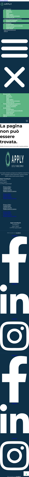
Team (7, 13)
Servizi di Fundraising (11, 20)
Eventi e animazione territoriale (14, 25)
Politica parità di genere (9, 191)
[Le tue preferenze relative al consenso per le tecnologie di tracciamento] (26, 474)
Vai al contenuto (4, 0)
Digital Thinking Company (13, 16)
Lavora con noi (10, 17)
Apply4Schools (10, 27)
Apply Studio (9, 28)
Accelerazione (10, 24)
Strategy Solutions (11, 21)
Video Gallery (9, 14)
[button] (14, 62)
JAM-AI (6, 31)
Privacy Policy (7, 187)
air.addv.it (18, 232)
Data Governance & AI (10, 30)
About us (8, 10)
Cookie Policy (7, 188)
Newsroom (9, 12)
